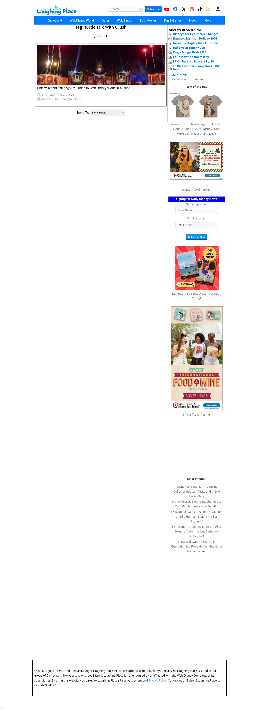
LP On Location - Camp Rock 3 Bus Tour (196, 67)
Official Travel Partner (196, 190)
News (193, 20)
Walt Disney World (82, 20)
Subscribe (153, 9)
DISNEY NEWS (177, 75)
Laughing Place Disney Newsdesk (61, 99)
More (208, 20)
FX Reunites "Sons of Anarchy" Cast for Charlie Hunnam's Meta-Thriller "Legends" (196, 516)
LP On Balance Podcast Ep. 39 (193, 61)
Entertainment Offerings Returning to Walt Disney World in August (83, 88)
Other (105, 20)
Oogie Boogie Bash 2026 (189, 52)
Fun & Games (172, 20)
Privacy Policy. (158, 680)
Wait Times (124, 20)
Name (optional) (196, 204)
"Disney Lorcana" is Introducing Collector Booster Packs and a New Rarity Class (197, 491)
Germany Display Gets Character (196, 43)
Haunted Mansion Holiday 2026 (195, 38)
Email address (196, 218)
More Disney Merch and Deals (197, 134)
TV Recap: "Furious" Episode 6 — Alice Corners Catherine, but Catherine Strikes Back (196, 531)
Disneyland (54, 20)
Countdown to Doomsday (191, 57)
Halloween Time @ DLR (189, 48)
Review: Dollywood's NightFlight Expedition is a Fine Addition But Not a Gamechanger (196, 546)
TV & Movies (148, 20)
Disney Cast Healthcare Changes (195, 34)
